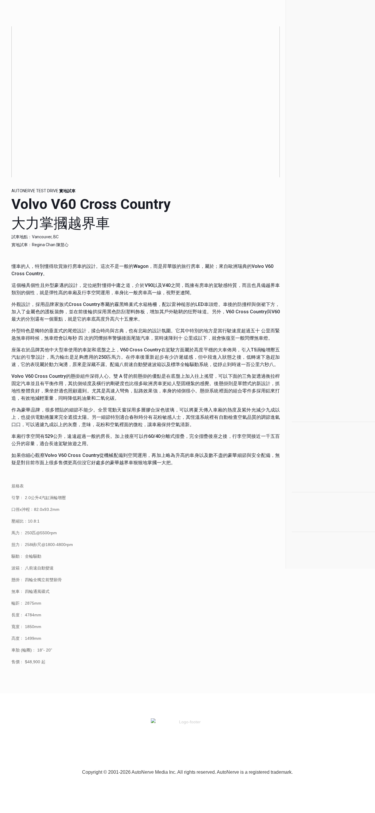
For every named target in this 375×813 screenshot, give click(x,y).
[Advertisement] (327, 111)
